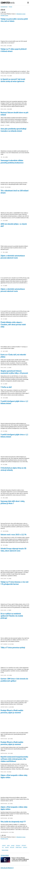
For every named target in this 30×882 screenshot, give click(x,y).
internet (6, 847)
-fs (1, 220)
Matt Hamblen (4, 644)
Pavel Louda (3, 45)
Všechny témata (5, 850)
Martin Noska (4, 738)
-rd (1, 157)
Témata (10, 6)
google (12, 845)
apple (8, 845)
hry (3, 847)
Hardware (18, 845)
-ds (1, 351)
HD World (24, 845)
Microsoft (12, 847)
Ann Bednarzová (5, 832)
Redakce (2, 125)
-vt (1, 252)
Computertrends (4, 6)
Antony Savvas (4, 707)
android (3, 845)
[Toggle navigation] (28, 2)
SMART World (18, 847)
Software (25, 847)
